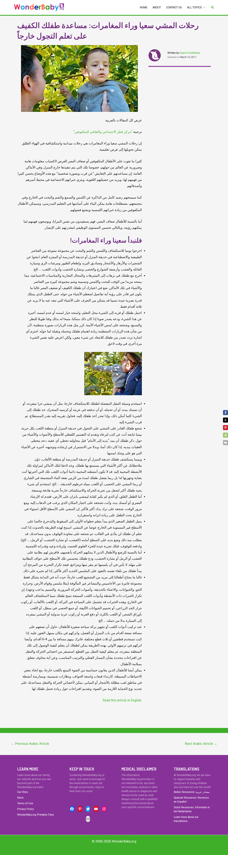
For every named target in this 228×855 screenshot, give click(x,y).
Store (20, 797)
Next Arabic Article (201, 744)
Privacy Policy (25, 809)
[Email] (225, 442)
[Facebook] (225, 412)
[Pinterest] (225, 427)
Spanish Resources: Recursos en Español (191, 799)
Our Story (22, 792)
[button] (212, 7)
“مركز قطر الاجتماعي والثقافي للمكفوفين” (102, 132)
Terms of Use (25, 803)
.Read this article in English (122, 700)
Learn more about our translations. (186, 819)
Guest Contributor (190, 52)
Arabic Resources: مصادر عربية (192, 792)
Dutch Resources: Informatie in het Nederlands (192, 809)
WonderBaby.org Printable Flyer (35, 814)
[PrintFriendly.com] (225, 435)
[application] (203, 7)
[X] (225, 420)
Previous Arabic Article (30, 744)
